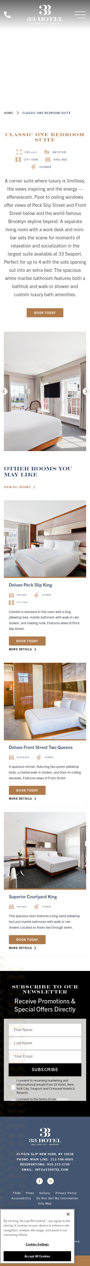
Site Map (45, 1203)
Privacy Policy (66, 1193)
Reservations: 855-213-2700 (45, 1164)
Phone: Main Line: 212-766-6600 (45, 1159)
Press (30, 1193)
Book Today (45, 313)
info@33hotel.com (51, 1169)
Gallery (44, 1193)
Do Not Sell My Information (57, 1198)
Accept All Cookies (37, 1256)
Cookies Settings (37, 1244)
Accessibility (21, 1198)
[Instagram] (50, 1181)
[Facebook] (39, 1181)
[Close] (68, 1214)
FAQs (17, 1193)
